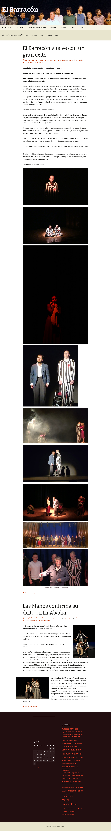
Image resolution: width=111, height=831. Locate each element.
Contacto (83, 27)
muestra (64, 787)
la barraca (80, 775)
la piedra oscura (70, 778)
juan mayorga (72, 775)
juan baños (65, 775)
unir (63, 812)
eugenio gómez (68, 618)
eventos (64, 773)
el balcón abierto (72, 746)
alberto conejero (70, 728)
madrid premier (77, 784)
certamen (76, 736)
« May (37, 767)
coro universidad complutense (72, 744)
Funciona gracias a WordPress (55, 827)
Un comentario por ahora (33, 593)
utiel (65, 812)
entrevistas (71, 763)
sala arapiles (65, 794)
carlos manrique (67, 736)
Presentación (6, 27)
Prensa (73, 27)
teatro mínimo (67, 796)
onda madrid (70, 787)
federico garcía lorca (74, 773)
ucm (79, 808)
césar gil (65, 746)
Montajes (53, 27)
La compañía (20, 27)
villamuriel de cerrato (68, 814)
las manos (33, 620)
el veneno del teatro (72, 757)
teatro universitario (36, 62)
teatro (71, 794)
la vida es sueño (67, 784)
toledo (63, 809)
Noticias (40, 60)
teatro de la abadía (44, 620)
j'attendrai (71, 60)
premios (78, 787)
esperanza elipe (57, 618)
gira (82, 773)
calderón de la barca (77, 734)
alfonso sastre (77, 732)
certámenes (63, 60)
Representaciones (50, 60)
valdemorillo (71, 812)
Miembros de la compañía (37, 27)
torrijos (74, 809)
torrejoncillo (69, 809)
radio (63, 791)
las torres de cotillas (75, 781)
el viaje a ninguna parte (71, 760)
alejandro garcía (66, 732)
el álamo (64, 764)
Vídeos (63, 27)
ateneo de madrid (67, 734)
